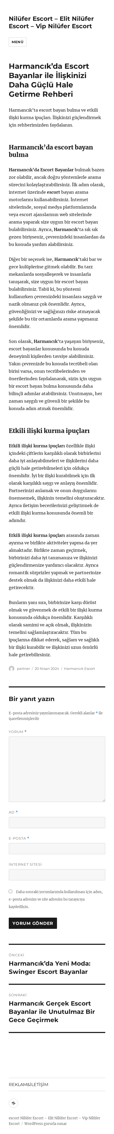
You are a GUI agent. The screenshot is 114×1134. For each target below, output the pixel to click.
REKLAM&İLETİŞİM (28, 1084)
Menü (17, 42)
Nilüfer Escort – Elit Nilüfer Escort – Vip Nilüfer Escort (51, 22)
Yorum (18, 732)
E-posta (19, 838)
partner (23, 668)
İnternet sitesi (25, 864)
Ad (13, 812)
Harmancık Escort (79, 668)
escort (14, 1118)
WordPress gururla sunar (45, 1123)
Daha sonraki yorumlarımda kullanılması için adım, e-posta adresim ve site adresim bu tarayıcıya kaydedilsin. (56, 899)
